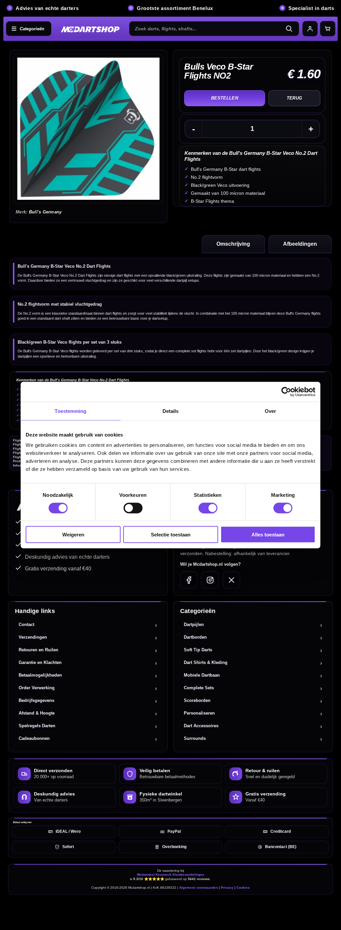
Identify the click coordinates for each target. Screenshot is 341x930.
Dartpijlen (194, 624)
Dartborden (195, 637)
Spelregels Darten (37, 725)
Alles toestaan (267, 534)
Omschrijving (233, 244)
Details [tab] (171, 411)
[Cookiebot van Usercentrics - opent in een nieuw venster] (286, 392)
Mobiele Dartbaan (202, 675)
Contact (26, 624)
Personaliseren (199, 713)
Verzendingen (33, 637)
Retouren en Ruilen (38, 649)
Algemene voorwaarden (198, 887)
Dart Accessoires (201, 725)
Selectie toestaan (170, 534)
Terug (294, 98)
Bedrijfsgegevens (36, 700)
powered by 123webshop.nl (312, 908)
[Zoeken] (291, 28)
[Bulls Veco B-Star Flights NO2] (88, 128)
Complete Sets (199, 687)
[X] (231, 580)
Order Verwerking (37, 687)
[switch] (133, 507)
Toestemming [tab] (70, 411)
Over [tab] (270, 411)
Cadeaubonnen (34, 738)
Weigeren (73, 534)
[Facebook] (188, 580)
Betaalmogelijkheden (40, 675)
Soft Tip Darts (198, 649)
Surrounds (195, 738)
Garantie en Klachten (40, 662)
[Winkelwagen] (327, 28)
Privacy (227, 887)
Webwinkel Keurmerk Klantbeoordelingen (170, 874)
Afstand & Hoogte (37, 713)
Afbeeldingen (300, 244)
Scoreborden (197, 700)
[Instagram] (210, 580)
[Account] (310, 28)
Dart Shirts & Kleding (205, 662)
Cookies (243, 887)
